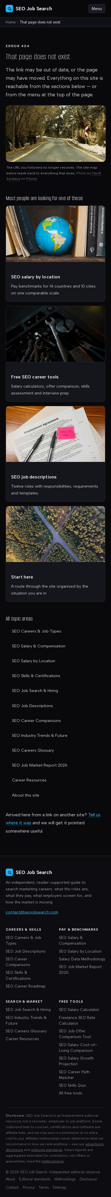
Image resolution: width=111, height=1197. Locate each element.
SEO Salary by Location (33, 661)
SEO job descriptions (34, 477)
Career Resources (29, 780)
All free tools (70, 1093)
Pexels (31, 178)
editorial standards (46, 1150)
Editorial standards (34, 1179)
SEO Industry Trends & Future (39, 735)
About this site (25, 795)
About (10, 1179)
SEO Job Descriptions (32, 705)
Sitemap (59, 1187)
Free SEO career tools (35, 377)
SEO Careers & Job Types (36, 631)
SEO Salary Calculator (79, 1009)
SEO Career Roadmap (26, 986)
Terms (44, 1187)
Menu (97, 8)
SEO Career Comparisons (36, 720)
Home (10, 22)
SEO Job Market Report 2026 (39, 765)
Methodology (65, 1179)
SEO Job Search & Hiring (35, 690)
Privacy (29, 1187)
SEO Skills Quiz (72, 1085)
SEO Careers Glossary (33, 750)
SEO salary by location (35, 277)
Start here (22, 577)
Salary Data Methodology (82, 959)
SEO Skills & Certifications (36, 675)
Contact (12, 1187)
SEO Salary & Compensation (38, 646)
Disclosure (88, 1179)
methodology (53, 1161)
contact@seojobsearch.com (32, 912)
